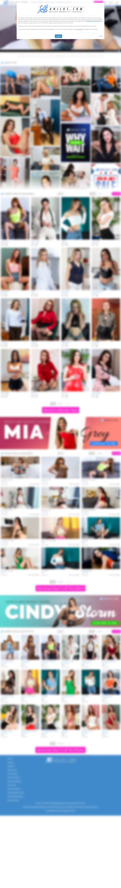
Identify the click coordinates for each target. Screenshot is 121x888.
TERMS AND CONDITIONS (93, 21)
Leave (101, 36)
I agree (58, 36)
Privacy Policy (79, 29)
